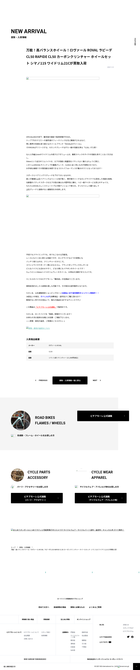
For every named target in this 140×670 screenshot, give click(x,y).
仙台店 (73, 650)
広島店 (73, 647)
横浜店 (73, 640)
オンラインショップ (83, 619)
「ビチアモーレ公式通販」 (45, 307)
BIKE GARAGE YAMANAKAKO (35, 659)
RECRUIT (82, 4)
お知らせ (126, 624)
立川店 (84, 643)
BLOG (102, 624)
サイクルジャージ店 (75, 636)
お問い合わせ (28, 639)
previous (43, 380)
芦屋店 (73, 632)
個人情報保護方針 (10, 666)
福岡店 (84, 640)
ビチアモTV (104, 642)
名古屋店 (85, 635)
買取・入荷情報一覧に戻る (70, 380)
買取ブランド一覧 (63, 7)
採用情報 (44, 635)
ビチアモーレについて (31, 632)
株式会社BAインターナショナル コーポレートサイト (105, 659)
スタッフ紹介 (45, 632)
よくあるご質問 (78, 7)
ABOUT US (33, 4)
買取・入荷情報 (24, 547)
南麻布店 (85, 632)
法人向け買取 (48, 7)
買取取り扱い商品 (28, 619)
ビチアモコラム (128, 631)
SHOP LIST (50, 4)
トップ (13, 547)
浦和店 (73, 643)
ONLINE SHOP (62, 4)
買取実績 (38, 7)
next (95, 380)
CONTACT (72, 4)
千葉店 (84, 647)
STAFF (41, 4)
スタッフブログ (128, 628)
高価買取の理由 (60, 607)
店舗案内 (65, 632)
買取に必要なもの (77, 607)
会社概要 (27, 635)
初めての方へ (27, 7)
